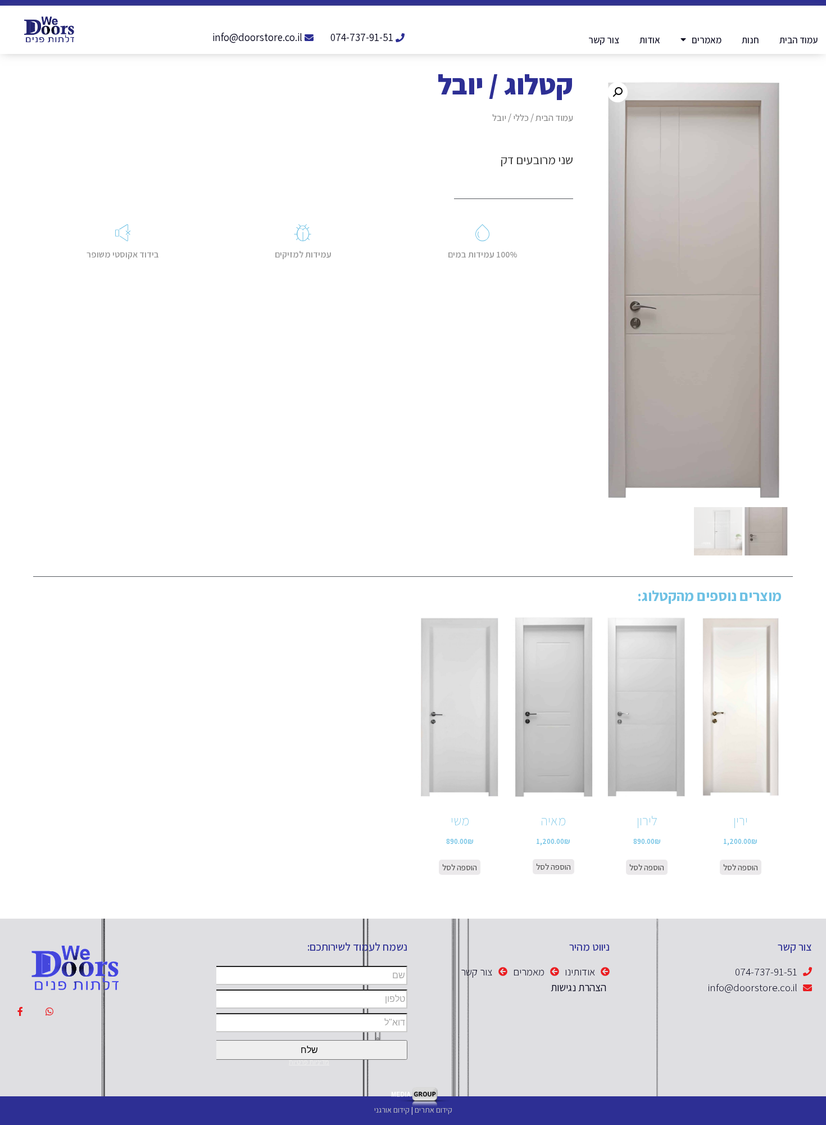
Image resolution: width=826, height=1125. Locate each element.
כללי (521, 117)
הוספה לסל (740, 867)
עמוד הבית (798, 40)
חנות (750, 40)
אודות (649, 40)
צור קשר (603, 40)
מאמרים (706, 40)
